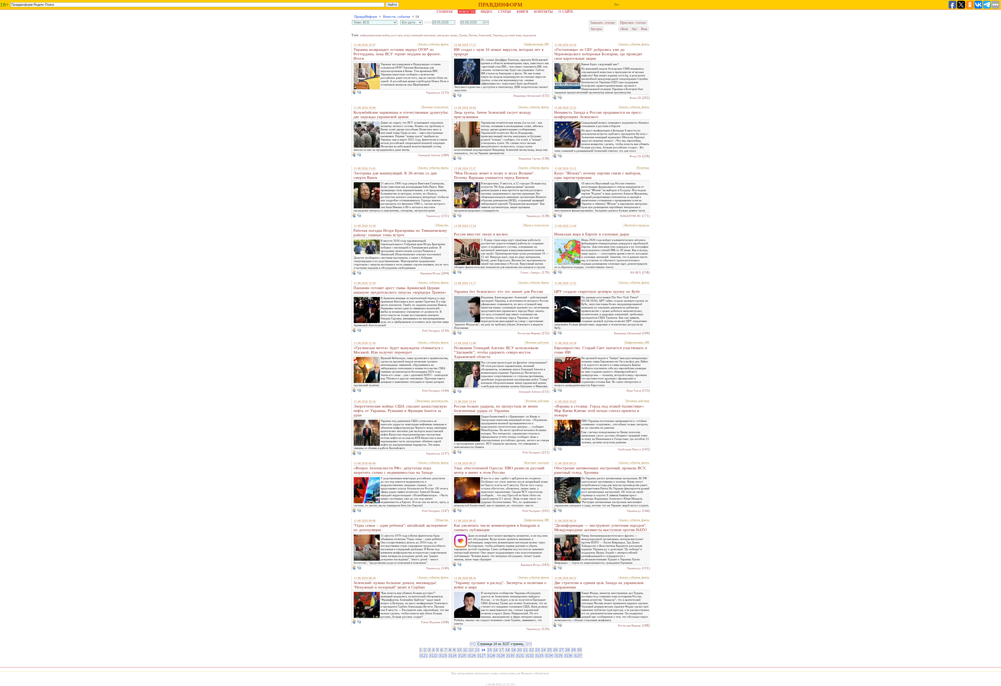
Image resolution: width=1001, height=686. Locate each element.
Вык (644, 29)
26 (555, 650)
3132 (529, 656)
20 (519, 650)
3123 (443, 656)
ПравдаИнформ (365, 17)
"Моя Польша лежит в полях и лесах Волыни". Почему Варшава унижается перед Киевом (494, 175)
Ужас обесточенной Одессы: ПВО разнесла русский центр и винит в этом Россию (499, 470)
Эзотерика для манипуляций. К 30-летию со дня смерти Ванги (395, 175)
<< (472, 644)
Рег (616, 5)
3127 (481, 656)
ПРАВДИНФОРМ (500, 5)
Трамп (463, 35)
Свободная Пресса (629, 449)
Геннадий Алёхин (429, 155)
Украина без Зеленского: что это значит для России (498, 291)
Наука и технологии (536, 225)
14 (483, 650)
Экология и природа (636, 225)
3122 (433, 656)
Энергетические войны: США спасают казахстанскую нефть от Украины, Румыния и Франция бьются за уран (400, 410)
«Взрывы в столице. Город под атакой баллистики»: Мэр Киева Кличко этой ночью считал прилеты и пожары (599, 410)
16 (495, 650)
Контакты (543, 12)
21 (525, 650)
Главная (445, 12)
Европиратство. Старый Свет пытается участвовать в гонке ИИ (600, 350)
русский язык (513, 35)
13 (477, 650)
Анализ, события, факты (433, 44)
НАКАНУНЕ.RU (630, 215)
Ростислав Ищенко (529, 333)
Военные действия (537, 342)
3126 (471, 656)
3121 (423, 656)
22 (531, 650)
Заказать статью (602, 23)
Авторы (596, 29)
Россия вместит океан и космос (481, 234)
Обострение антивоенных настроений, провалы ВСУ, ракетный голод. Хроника (600, 470)
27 (561, 650)
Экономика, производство (432, 400)
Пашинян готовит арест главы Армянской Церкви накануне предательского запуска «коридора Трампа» (399, 290)
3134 (549, 656)
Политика (643, 167)
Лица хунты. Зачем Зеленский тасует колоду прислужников (492, 114)
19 (513, 650)
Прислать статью (633, 23)
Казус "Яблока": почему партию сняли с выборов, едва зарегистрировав (597, 175)
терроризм (529, 35)
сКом (624, 29)
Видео (486, 12)
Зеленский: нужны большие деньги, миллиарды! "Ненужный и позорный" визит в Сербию (394, 585)
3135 (558, 656)
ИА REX (635, 272)
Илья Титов (634, 390)
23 (537, 650)
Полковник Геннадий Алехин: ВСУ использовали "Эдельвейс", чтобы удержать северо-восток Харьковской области (496, 352)
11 (465, 650)
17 (501, 650)
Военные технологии (435, 106)
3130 (510, 656)
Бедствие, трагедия (537, 462)
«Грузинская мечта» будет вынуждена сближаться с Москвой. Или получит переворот (398, 350)
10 (459, 650)
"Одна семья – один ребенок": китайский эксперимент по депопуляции (400, 527)
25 (549, 650)
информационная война (375, 35)
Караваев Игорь (430, 273)
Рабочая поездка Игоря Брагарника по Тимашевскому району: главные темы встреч (400, 232)
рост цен (396, 35)
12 (471, 650)
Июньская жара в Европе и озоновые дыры (591, 234)
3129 (500, 656)
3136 (568, 656)
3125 (462, 656)
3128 (491, 656)
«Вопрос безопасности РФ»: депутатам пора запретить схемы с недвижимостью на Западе (393, 470)
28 (567, 650)
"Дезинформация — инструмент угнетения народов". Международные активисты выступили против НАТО (600, 527)
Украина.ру (433, 92)
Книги (522, 12)
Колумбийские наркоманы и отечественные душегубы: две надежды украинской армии (400, 114)
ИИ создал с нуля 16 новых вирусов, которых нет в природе (499, 51)
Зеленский (484, 35)
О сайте (566, 12)
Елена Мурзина (430, 622)
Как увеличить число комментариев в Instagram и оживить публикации (497, 527)
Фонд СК (635, 97)
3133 (539, 656)
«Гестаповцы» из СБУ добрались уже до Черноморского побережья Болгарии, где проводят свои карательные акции (598, 53)
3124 (452, 656)
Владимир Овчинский (527, 95)
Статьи (504, 12)
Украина (498, 35)
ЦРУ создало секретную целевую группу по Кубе (597, 291)
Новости (467, 12)
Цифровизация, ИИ (537, 44)
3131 (520, 656)
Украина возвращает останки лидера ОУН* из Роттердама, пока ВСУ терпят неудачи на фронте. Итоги (397, 53)
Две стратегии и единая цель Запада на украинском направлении (599, 585)
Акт (634, 29)
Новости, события (396, 17)
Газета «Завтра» (531, 272)
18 (507, 650)
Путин (473, 35)
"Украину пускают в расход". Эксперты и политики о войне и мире (500, 585)
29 (573, 650)
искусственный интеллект (420, 35)
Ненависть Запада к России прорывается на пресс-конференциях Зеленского (598, 114)
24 (543, 650)
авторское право (447, 35)
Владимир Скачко (530, 158)
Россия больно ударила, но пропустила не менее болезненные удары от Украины (496, 408)
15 (489, 650)
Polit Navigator (431, 330)
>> (529, 644)
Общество (442, 225)
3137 (578, 656)
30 (579, 650)
